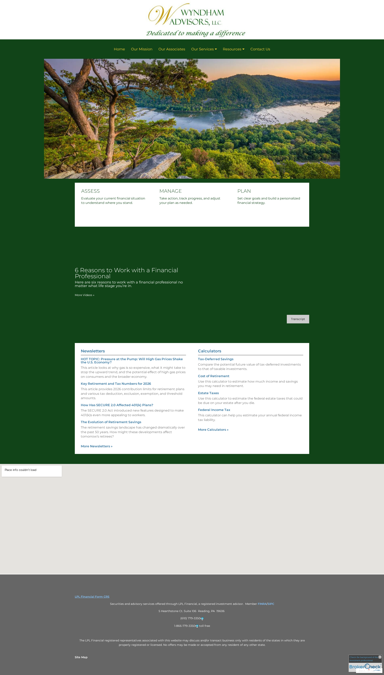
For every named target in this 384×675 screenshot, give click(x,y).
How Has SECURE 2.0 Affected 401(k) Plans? (117, 405)
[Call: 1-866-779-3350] (196, 626)
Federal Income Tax (214, 410)
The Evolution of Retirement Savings (111, 422)
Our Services (202, 49)
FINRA (262, 604)
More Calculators (213, 430)
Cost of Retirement (213, 376)
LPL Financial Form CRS (92, 596)
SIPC (271, 604)
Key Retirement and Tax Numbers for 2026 (116, 384)
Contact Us (260, 49)
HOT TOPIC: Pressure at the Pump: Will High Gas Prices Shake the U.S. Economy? (132, 360)
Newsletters (93, 351)
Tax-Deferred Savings (215, 359)
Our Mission (141, 49)
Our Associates (171, 49)
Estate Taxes (208, 393)
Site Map (81, 657)
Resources (232, 49)
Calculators (209, 351)
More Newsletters (97, 446)
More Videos (84, 295)
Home (119, 49)
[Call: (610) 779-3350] (202, 618)
